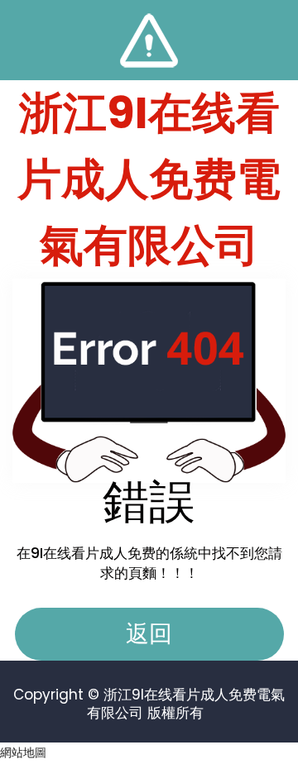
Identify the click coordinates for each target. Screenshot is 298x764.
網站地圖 (23, 752)
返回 (149, 634)
